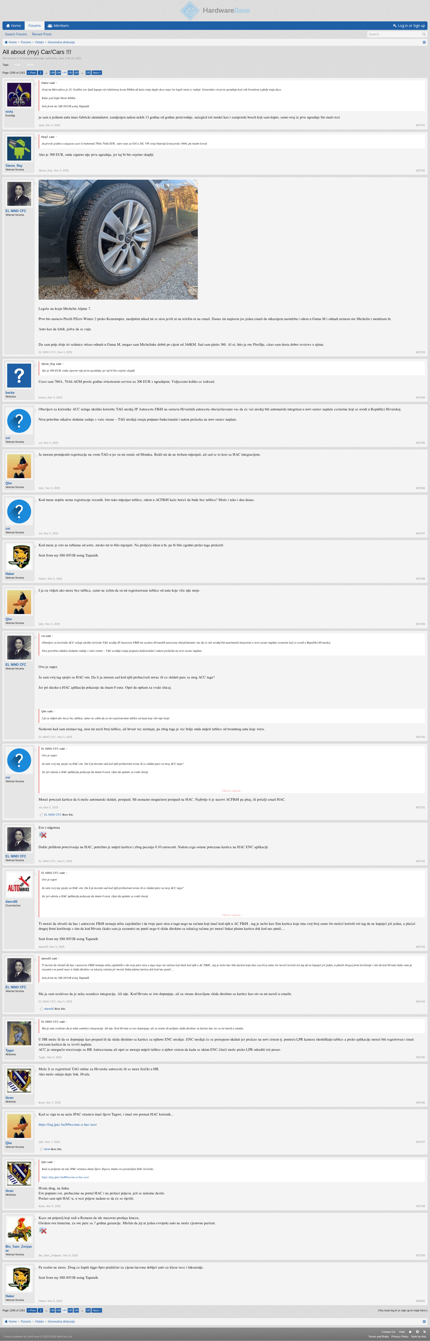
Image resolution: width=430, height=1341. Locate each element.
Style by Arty (418, 1336)
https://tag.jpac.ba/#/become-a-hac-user (68, 1124)
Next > (97, 72)
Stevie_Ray (13, 166)
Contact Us (388, 1331)
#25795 (420, 1057)
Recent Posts (42, 34)
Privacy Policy (400, 1336)
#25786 (420, 488)
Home (410, 1332)
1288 (52, 72)
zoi (7, 438)
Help (402, 1331)
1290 (64, 72)
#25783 (420, 352)
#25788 (420, 578)
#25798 (420, 1206)
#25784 (420, 397)
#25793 (420, 946)
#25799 (420, 1255)
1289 (58, 72)
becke (9, 392)
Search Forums (16, 34)
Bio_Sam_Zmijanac (18, 1248)
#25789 (420, 623)
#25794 (420, 1001)
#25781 (420, 125)
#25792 (420, 861)
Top (417, 1332)
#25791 (420, 807)
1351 (88, 72)
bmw (30, 64)
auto (17, 64)
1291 (70, 72)
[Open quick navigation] (424, 42)
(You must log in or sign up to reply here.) (403, 1310)
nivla (9, 111)
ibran (9, 1098)
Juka (61, 58)
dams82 (11, 901)
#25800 (420, 1300)
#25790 (420, 736)
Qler (8, 483)
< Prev (32, 72)
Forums (34, 25)
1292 (76, 72)
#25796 (420, 1102)
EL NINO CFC (15, 211)
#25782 (420, 170)
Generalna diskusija (32, 58)
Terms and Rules (378, 1336)
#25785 (420, 442)
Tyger (9, 1050)
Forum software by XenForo (38, 1336)
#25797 (420, 1141)
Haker (9, 574)
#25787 (420, 533)
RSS (424, 1332)
